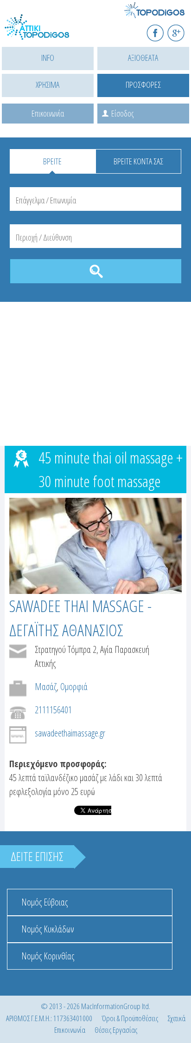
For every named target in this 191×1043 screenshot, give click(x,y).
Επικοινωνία (48, 113)
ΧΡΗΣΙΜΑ (47, 84)
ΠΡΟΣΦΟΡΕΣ (143, 84)
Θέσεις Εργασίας (116, 1029)
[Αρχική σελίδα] (46, 32)
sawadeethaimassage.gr (70, 733)
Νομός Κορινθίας (47, 956)
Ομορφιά (74, 686)
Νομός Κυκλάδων (47, 929)
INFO (47, 57)
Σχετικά (176, 1018)
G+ (182, 29)
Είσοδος (122, 113)
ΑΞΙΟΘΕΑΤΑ (143, 57)
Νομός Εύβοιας (44, 902)
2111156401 (53, 710)
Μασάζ (46, 686)
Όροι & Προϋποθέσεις (130, 1018)
